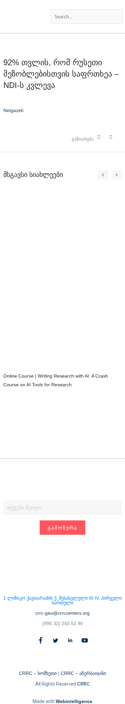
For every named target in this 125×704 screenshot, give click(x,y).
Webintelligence (74, 701)
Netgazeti (13, 110)
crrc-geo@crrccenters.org (62, 613)
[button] (86, 4)
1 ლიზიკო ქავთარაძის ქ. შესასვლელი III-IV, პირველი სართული (62, 600)
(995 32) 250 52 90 (62, 623)
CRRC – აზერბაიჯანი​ (83, 673)
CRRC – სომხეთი (38, 673)
